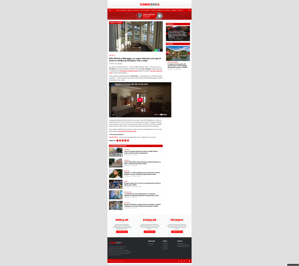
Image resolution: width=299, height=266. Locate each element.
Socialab (136, 10)
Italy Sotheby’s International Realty (129, 71)
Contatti (180, 10)
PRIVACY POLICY (181, 243)
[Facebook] (120, 141)
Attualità (112, 55)
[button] (149, 16)
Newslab (123, 10)
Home (117, 10)
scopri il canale (122, 231)
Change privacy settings (293, 264)
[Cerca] (189, 10)
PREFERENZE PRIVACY (183, 246)
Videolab (167, 10)
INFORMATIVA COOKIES (183, 245)
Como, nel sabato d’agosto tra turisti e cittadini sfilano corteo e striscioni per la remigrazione (141, 152)
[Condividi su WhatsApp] (156, 50)
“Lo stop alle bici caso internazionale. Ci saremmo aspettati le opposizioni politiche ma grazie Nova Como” (141, 194)
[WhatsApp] (117, 141)
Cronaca (129, 10)
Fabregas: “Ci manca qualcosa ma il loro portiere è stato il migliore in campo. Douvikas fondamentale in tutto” (142, 173)
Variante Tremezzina (157, 10)
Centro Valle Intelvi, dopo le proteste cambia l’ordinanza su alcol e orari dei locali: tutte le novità (142, 162)
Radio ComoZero (145, 10)
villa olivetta (152, 137)
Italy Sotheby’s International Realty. (128, 131)
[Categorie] (110, 10)
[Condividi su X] (161, 50)
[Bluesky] (128, 141)
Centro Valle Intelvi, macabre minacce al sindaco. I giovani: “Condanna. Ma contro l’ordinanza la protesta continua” (142, 205)
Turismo (173, 10)
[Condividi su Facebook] (158, 50)
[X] (125, 141)
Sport (125, 181)
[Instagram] (123, 141)
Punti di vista (127, 192)
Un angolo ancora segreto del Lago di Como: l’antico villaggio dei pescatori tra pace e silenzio (177, 65)
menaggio (144, 137)
